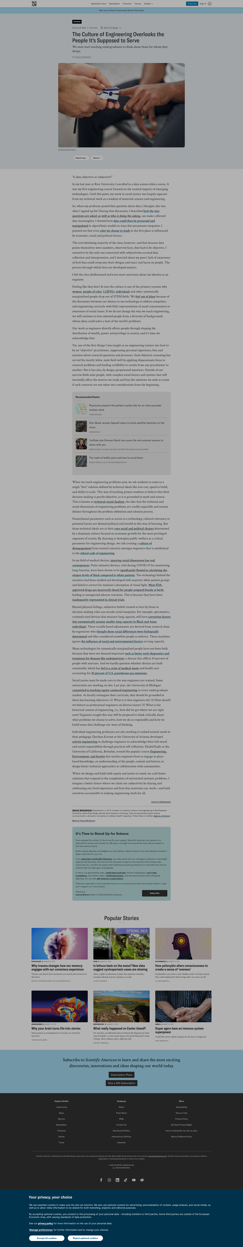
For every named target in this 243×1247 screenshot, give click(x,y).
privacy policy (45, 1223)
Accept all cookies (47, 1238)
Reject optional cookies (85, 1238)
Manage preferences (41, 1229)
